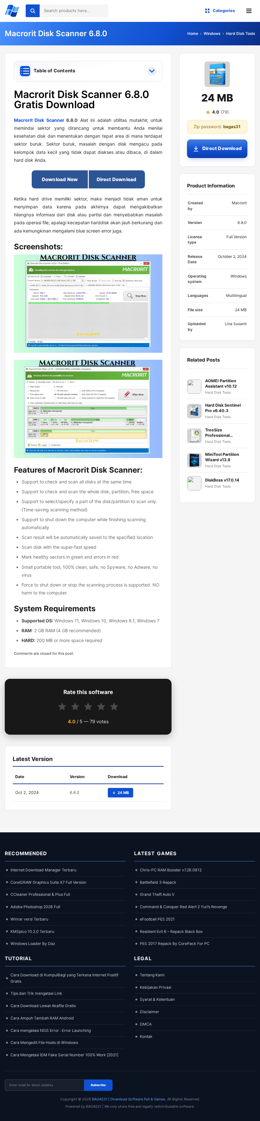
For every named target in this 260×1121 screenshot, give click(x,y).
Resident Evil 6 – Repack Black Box (171, 931)
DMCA (146, 1024)
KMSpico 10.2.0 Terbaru (32, 931)
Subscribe (98, 1085)
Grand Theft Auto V (157, 894)
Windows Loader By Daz (32, 943)
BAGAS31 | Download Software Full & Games (128, 1099)
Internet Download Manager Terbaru (43, 870)
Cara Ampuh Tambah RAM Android (42, 1018)
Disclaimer (149, 1011)
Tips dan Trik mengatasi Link (36, 993)
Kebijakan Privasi (155, 987)
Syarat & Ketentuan (157, 999)
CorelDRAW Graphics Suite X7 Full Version (48, 882)
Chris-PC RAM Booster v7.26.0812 (171, 870)
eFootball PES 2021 (157, 919)
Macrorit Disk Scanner (39, 120)
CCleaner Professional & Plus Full (40, 894)
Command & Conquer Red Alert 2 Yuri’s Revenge (183, 906)
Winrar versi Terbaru (29, 919)
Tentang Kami (152, 975)
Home (192, 33)
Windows (212, 33)
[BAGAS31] (12, 10)
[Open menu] (249, 10)
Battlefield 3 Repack (158, 882)
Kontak (146, 1036)
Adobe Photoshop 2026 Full (35, 906)
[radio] (62, 707)
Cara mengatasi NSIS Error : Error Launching (50, 1030)
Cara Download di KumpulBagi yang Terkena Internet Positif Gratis (64, 978)
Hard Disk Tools (240, 33)
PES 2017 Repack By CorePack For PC (175, 943)
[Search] (33, 10)
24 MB (120, 792)
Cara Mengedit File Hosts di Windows (44, 1042)
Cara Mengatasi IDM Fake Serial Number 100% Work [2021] (64, 1054)
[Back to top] (245, 1110)
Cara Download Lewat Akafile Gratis (43, 1005)
